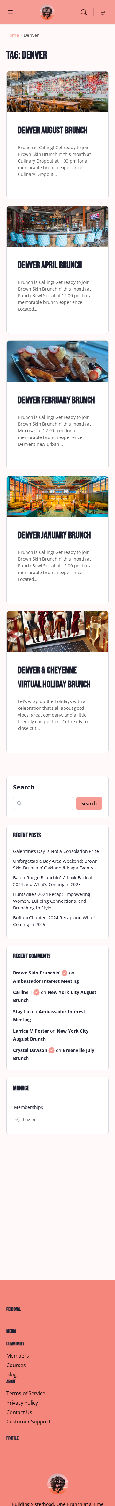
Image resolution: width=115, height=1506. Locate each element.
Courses (16, 1365)
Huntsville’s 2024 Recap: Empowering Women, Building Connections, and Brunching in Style (51, 901)
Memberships (28, 1107)
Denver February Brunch (56, 400)
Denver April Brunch (50, 265)
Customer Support (28, 1422)
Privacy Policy (22, 1403)
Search (23, 787)
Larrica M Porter (31, 1031)
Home (12, 35)
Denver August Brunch (53, 130)
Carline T (26, 992)
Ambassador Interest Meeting (46, 981)
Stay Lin (22, 1011)
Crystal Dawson (34, 1050)
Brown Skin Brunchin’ (40, 973)
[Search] (85, 12)
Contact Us (19, 1412)
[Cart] (103, 12)
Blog (11, 1375)
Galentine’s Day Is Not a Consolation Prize (56, 851)
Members (17, 1356)
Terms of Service (25, 1393)
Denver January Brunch (54, 535)
